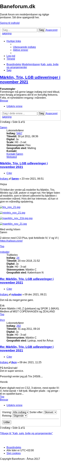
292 (18, 325)
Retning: (7, 415)
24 (17, 257)
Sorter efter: (37, 412)
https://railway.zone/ (11, 240)
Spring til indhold (10, 23)
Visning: (7, 412)
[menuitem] (24, 47)
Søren (3, 127)
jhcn (2, 320)
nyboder (4, 252)
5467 (19, 133)
